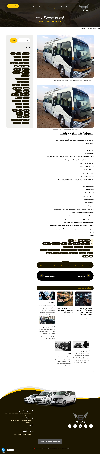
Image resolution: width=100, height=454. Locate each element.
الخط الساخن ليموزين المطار (78, 229)
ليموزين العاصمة (19, 113)
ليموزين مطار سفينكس (78, 247)
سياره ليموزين (26, 104)
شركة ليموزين (26, 107)
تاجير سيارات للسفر (16, 72)
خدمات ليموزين (26, 88)
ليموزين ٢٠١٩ (15, 110)
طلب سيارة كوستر (89, 153)
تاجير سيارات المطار (17, 69)
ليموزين (87, 212)
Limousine (92, 28)
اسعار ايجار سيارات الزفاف (24, 63)
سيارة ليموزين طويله (16, 101)
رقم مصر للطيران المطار (17, 88)
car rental (80, 250)
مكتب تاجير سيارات (17, 123)
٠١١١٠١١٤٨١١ (92, 235)
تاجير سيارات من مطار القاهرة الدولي (22, 79)
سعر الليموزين (90, 253)
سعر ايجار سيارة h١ (82, 253)
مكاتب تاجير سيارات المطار (16, 120)
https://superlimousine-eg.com (77, 216)
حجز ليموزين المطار (43, 250)
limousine (74, 250)
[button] (89, 265)
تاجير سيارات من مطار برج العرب (54, 250)
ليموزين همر (19, 116)
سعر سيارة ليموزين (64, 253)
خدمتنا (83, 243)
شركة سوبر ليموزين (89, 157)
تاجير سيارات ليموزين (25, 75)
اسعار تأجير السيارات (14, 63)
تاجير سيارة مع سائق (25, 85)
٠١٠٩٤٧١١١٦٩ (91, 232)
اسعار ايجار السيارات (17, 60)
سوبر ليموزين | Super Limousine (84, 240)
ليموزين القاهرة (90, 189)
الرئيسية (98, 28)
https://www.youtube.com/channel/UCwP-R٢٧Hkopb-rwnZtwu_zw (67, 226)
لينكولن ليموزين (26, 120)
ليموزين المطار (64, 243)
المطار (16, 66)
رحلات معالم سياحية (76, 243)
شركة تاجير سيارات (18, 104)
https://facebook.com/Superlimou (73, 219)
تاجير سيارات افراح (26, 69)
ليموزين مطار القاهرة (88, 183)
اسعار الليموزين (58, 209)
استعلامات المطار (17, 57)
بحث (13, 40)
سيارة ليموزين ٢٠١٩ (18, 97)
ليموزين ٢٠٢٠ (26, 113)
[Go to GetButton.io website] (3, 452)
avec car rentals (87, 250)
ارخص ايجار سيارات (26, 57)
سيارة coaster (90, 147)
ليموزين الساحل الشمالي (88, 193)
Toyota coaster (90, 143)
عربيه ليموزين (49, 253)
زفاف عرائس (52, 309)
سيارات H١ (91, 170)
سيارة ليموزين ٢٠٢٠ (25, 101)
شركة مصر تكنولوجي (34, 448)
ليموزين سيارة (85, 256)
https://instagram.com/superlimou (73, 222)
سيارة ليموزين (26, 97)
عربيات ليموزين (56, 253)
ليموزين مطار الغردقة (56, 243)
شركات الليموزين (55, 157)
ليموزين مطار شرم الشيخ (68, 247)
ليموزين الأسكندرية (89, 199)
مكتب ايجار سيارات (25, 123)
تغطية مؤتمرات (46, 305)
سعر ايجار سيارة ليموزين (73, 253)
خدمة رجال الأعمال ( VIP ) (84, 355)
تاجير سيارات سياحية (25, 72)
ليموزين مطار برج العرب (88, 186)
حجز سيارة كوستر (89, 150)
